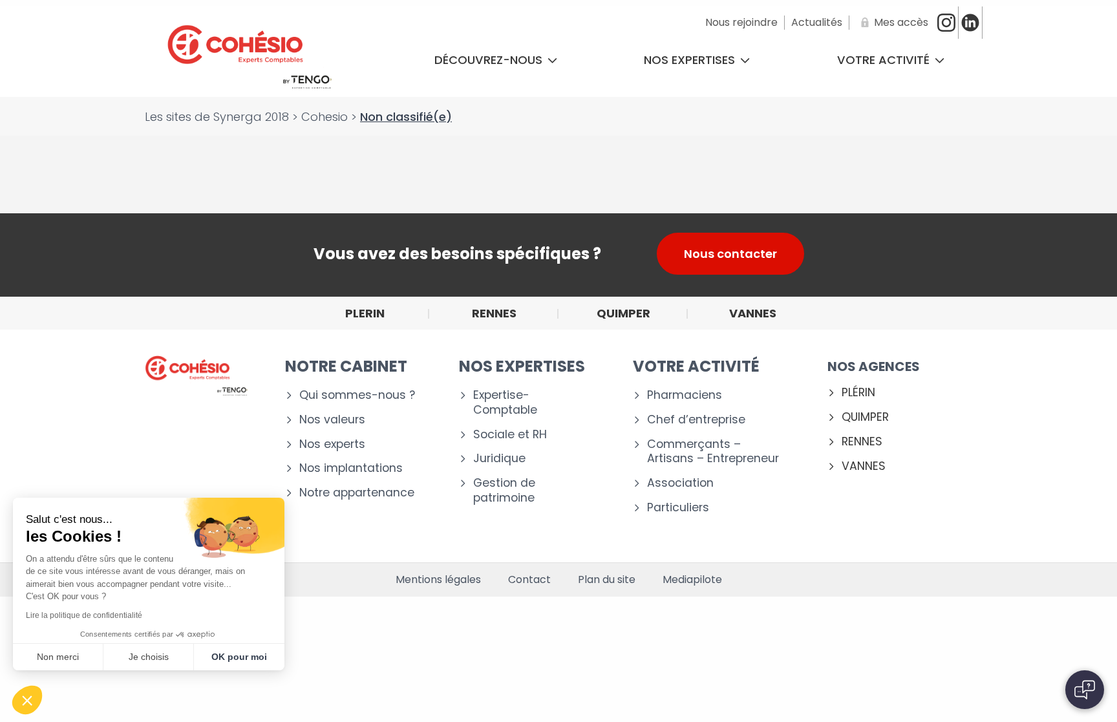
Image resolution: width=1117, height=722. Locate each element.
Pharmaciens (684, 395)
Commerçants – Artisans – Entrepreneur (713, 452)
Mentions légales (438, 580)
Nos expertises (691, 60)
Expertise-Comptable (505, 403)
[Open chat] (1084, 689)
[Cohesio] (249, 60)
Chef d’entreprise (696, 419)
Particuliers (678, 507)
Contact (529, 580)
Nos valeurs (332, 419)
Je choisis (149, 657)
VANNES (864, 466)
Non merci (58, 657)
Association (680, 483)
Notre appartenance (356, 492)
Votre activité (885, 60)
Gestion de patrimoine (504, 490)
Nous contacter (730, 254)
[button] (27, 700)
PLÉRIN (858, 392)
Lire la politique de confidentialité (84, 615)
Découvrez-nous (490, 60)
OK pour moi (239, 657)
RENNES (862, 441)
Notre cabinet (346, 366)
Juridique (499, 458)
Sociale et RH (510, 434)
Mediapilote (692, 580)
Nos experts (332, 444)
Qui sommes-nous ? (357, 395)
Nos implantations (351, 468)
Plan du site (606, 580)
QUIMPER (865, 417)
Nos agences (873, 366)
